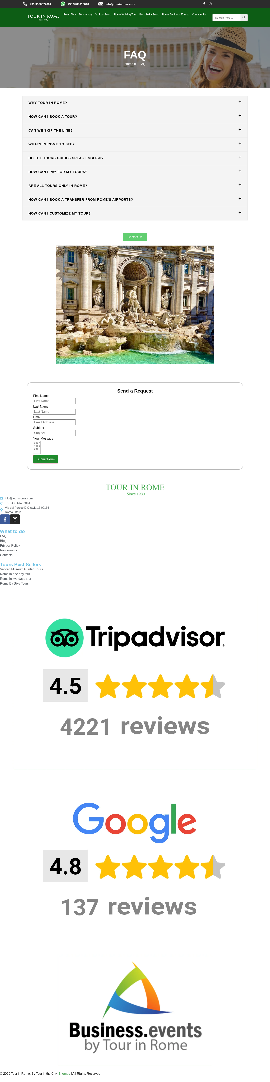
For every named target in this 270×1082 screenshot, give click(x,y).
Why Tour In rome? (47, 103)
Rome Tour (69, 14)
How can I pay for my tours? (57, 172)
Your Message (43, 438)
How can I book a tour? (52, 117)
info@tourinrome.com (120, 4)
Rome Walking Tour (125, 14)
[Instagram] (210, 4)
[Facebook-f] (204, 4)
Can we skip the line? (50, 130)
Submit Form (46, 459)
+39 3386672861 (40, 4)
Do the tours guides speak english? (66, 158)
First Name (41, 395)
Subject (38, 427)
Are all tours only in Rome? (57, 186)
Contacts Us (199, 14)
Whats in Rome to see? (51, 144)
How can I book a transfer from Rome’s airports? (80, 200)
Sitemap (64, 1073)
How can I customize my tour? (59, 213)
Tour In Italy (86, 14)
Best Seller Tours (149, 14)
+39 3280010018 (78, 4)
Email (37, 417)
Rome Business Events (175, 14)
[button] (135, 103)
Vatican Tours (103, 14)
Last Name (40, 406)
